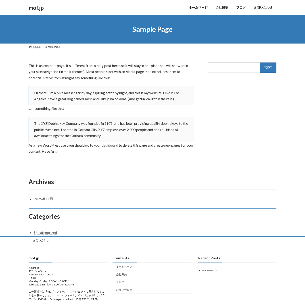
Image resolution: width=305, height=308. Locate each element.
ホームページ (124, 266)
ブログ (120, 282)
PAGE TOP (293, 294)
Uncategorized (45, 232)
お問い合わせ (41, 240)
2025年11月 (43, 199)
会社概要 (121, 274)
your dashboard (106, 145)
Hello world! (209, 270)
